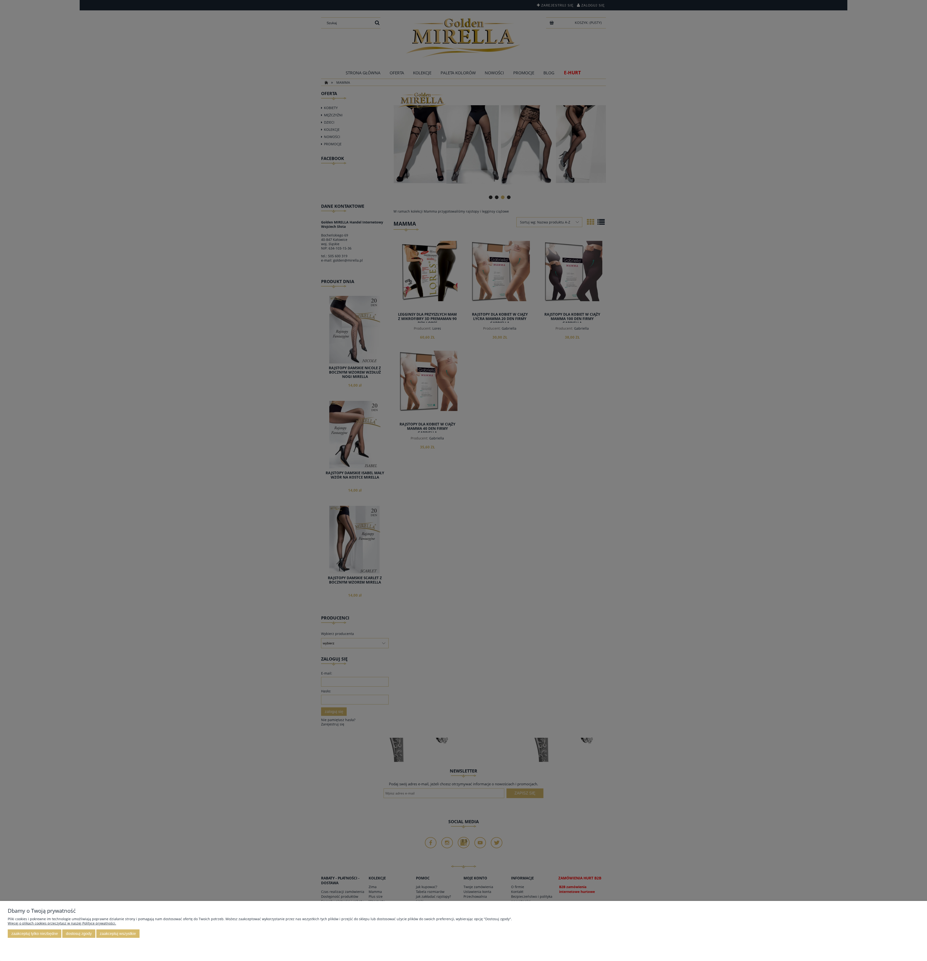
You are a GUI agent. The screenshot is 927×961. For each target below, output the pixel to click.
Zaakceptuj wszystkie (118, 933)
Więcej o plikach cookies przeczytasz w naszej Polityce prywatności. (62, 923)
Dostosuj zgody (79, 933)
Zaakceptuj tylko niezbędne (34, 933)
